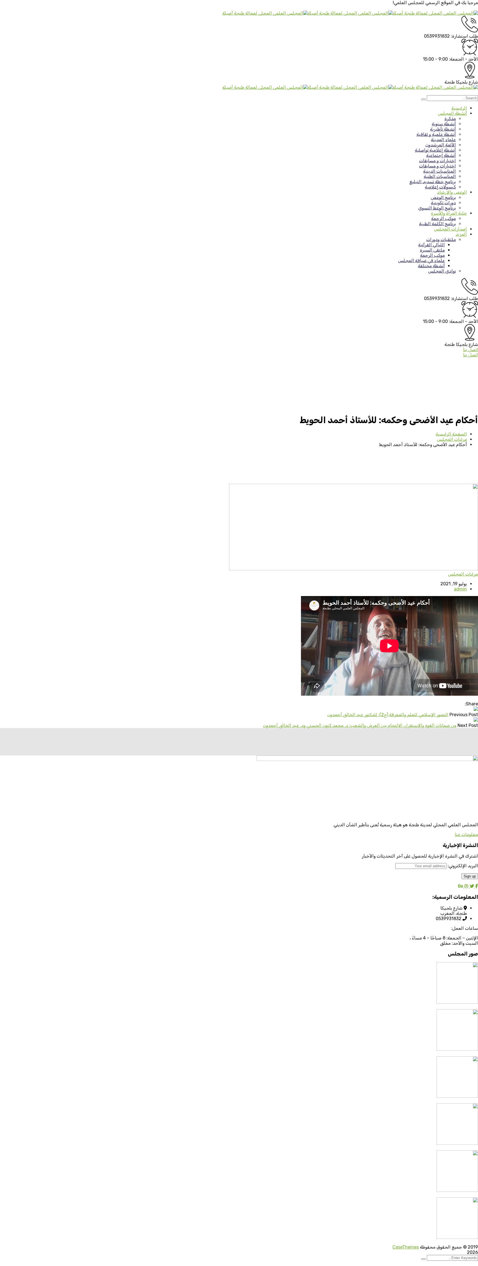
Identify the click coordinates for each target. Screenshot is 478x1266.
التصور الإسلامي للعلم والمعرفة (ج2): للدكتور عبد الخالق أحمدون (387, 714)
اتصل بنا (470, 349)
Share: (471, 703)
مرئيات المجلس (452, 439)
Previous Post (464, 714)
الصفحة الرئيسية (451, 434)
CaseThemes (406, 1247)
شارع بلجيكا (467, 82)
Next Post (468, 725)
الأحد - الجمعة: (463, 59)
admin (460, 589)
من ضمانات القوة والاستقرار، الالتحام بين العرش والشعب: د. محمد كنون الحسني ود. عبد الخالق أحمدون (359, 725)
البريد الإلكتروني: (462, 865)
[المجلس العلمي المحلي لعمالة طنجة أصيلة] (435, 13)
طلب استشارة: (464, 36)
